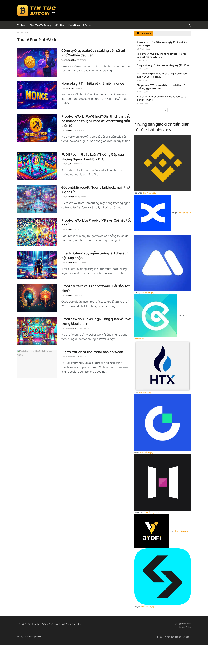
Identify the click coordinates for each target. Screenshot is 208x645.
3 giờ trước (142, 69)
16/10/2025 (81, 60)
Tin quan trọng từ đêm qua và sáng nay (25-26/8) (163, 65)
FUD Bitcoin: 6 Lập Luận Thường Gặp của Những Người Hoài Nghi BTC (92, 156)
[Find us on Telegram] (172, 637)
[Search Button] (190, 25)
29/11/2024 (82, 197)
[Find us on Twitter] (161, 637)
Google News (180, 623)
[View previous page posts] (160, 110)
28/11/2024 (87, 328)
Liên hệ (87, 25)
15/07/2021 (87, 357)
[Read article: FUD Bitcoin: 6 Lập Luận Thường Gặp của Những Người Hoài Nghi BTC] (37, 166)
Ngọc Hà (72, 60)
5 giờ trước (142, 92)
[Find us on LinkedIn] (165, 637)
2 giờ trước (142, 60)
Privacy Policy (185, 627)
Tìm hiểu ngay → (151, 192)
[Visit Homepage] (36, 10)
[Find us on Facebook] (157, 637)
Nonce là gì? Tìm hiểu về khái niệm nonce (92, 83)
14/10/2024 (82, 262)
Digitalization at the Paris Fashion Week (92, 352)
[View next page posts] (165, 110)
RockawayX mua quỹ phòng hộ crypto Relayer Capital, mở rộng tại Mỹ (161, 55)
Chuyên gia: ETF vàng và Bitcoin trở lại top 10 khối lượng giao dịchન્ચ (161, 87)
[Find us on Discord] (187, 637)
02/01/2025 (78, 164)
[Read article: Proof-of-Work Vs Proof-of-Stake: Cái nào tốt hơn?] (37, 232)
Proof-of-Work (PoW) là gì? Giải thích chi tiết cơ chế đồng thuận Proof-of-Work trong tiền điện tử (95, 121)
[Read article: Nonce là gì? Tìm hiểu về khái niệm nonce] (37, 95)
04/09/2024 (79, 295)
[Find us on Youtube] (176, 637)
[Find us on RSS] (180, 637)
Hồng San (72, 197)
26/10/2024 (79, 230)
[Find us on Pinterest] (168, 637)
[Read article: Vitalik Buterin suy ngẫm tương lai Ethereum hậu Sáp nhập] (37, 265)
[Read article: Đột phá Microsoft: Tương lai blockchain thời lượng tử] (37, 199)
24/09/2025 (79, 88)
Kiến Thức (60, 25)
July (70, 164)
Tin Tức (21, 25)
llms (189, 623)
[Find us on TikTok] (184, 637)
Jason (71, 88)
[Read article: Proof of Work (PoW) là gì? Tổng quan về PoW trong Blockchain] (37, 331)
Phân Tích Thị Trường (40, 25)
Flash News (74, 25)
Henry (71, 130)
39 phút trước (143, 49)
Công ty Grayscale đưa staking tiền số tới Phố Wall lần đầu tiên (93, 52)
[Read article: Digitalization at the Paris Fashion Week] (37, 364)
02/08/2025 (79, 130)
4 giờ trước (142, 80)
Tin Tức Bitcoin (75, 328)
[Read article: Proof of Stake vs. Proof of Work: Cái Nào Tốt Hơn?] (37, 298)
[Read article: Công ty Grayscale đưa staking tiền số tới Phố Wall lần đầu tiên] (37, 62)
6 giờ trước (142, 103)
